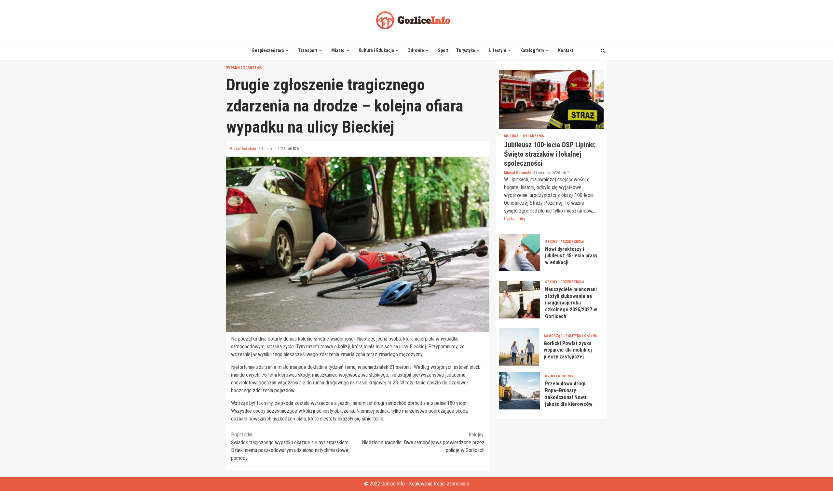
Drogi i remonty (559, 376)
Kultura (512, 136)
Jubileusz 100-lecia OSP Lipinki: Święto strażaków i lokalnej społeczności (551, 99)
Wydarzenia (533, 136)
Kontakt (565, 50)
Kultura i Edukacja (376, 50)
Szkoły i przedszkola (564, 241)
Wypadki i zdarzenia (244, 68)
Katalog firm (532, 50)
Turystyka (465, 50)
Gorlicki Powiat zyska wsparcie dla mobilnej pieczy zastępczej (519, 347)
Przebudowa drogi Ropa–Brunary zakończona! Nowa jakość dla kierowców (519, 390)
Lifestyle (497, 50)
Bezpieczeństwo (268, 50)
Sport (443, 50)
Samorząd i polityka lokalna (570, 336)
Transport (307, 50)
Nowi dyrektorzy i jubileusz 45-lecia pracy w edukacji (519, 252)
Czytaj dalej (514, 218)
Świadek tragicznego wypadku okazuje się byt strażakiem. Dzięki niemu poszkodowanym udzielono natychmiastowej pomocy (290, 446)
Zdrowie (416, 50)
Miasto (338, 50)
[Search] (603, 51)
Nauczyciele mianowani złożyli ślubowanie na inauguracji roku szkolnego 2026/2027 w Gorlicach (519, 299)
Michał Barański (243, 149)
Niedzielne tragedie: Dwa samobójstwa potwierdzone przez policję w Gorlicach (423, 442)
